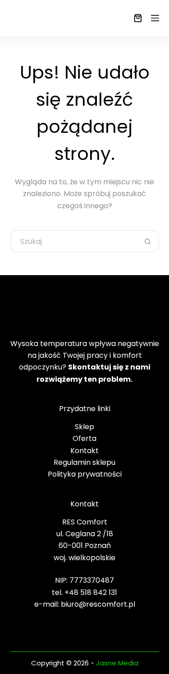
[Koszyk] (136, 18)
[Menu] (155, 18)
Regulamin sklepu (84, 462)
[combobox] (74, 241)
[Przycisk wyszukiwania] (147, 241)
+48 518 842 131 (90, 592)
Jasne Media (117, 663)
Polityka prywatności (85, 474)
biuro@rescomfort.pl (98, 604)
